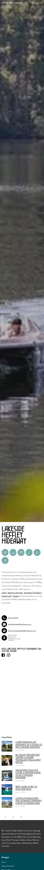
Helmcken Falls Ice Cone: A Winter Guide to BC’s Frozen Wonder (28, 774)
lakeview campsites (15, 592)
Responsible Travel (8, 866)
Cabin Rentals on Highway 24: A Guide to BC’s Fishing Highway (28, 744)
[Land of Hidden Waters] (12, 3)
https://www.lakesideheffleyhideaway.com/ (22, 630)
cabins (4, 592)
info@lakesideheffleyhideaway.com (19, 624)
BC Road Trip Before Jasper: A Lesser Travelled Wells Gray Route (28, 759)
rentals (16, 596)
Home (4, 862)
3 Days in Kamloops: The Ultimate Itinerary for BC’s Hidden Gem (28, 800)
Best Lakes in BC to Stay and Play (26, 788)
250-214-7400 (13, 618)
